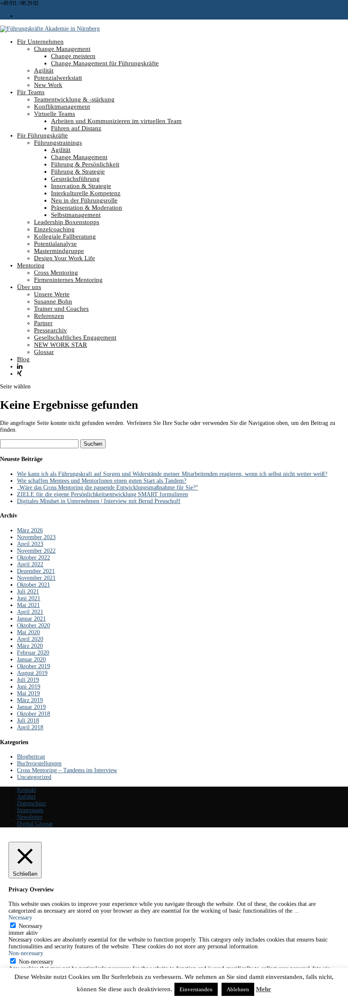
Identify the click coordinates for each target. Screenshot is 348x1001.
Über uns (29, 287)
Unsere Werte (52, 294)
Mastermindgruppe (59, 250)
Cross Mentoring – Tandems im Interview (67, 770)
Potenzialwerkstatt (58, 77)
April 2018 (30, 727)
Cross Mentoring (56, 272)
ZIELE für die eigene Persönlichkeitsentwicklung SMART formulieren (102, 494)
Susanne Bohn (53, 301)
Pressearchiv (50, 330)
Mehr (263, 989)
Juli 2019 (28, 680)
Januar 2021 (31, 619)
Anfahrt (26, 796)
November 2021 (36, 578)
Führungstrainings (58, 142)
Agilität (43, 70)
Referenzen (49, 315)
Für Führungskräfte (42, 135)
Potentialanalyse (55, 243)
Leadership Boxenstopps (66, 222)
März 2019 (30, 700)
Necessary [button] (20, 917)
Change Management (62, 48)
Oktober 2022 (33, 557)
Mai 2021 (28, 605)
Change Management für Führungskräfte (105, 63)
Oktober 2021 (33, 585)
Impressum (30, 810)
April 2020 (30, 639)
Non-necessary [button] (25, 953)
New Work (48, 85)
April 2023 (30, 544)
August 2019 (32, 673)
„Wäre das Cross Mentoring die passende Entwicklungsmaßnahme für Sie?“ (107, 487)
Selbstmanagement (76, 214)
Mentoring (31, 265)
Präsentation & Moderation (86, 207)
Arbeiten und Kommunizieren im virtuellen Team (116, 121)
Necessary (30, 926)
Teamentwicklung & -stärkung (74, 99)
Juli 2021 (28, 591)
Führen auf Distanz (76, 128)
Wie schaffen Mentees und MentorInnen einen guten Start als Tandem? (101, 481)
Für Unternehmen (40, 41)
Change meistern (73, 56)
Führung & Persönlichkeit (85, 164)
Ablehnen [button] (238, 989)
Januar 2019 (31, 707)
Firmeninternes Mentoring (68, 279)
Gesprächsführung (75, 178)
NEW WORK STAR (60, 344)
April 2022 (30, 564)
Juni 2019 (28, 686)
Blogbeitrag (31, 757)
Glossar (44, 352)
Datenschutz (31, 803)
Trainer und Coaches (61, 308)
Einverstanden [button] (196, 989)
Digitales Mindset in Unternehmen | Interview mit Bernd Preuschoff (98, 501)
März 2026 (30, 530)
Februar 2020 (33, 653)
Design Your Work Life (64, 258)
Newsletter (29, 817)
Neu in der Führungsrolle (84, 200)
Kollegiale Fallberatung (65, 236)
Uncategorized (34, 777)
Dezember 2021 (36, 571)
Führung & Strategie (78, 171)
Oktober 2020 (33, 625)
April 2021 (30, 612)
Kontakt (25, 16)
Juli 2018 (28, 720)
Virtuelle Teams (54, 113)
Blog (23, 359)
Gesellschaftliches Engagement (75, 337)
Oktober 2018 (33, 714)
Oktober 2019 (33, 666)
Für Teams (31, 92)
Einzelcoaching (54, 229)
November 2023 (36, 537)
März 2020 (30, 646)
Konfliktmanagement (62, 106)
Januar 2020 (31, 659)
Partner (43, 323)
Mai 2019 (28, 693)
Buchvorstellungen (39, 763)
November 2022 (36, 551)
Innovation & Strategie (81, 186)
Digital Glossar (35, 824)
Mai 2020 (28, 632)
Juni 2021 (28, 598)
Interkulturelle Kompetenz (86, 193)
